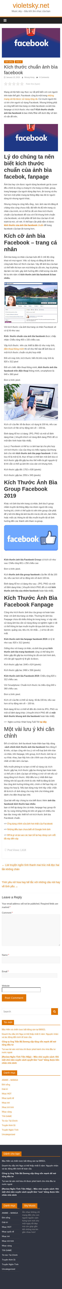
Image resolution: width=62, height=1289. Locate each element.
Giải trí (18, 62)
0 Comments (44, 77)
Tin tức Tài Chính (10, 1121)
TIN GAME (7, 1116)
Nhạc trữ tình (8, 1107)
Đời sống (9, 62)
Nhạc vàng (7, 1112)
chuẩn (40, 225)
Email (5, 971)
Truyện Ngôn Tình (10, 1130)
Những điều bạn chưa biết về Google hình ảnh (28, 829)
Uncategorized (8, 1134)
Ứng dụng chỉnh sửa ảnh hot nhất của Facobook (30, 823)
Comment (7, 912)
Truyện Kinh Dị (8, 1125)
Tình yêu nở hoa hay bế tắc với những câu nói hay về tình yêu (31, 884)
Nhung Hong (29, 77)
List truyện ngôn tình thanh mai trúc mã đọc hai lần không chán (30, 867)
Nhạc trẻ (6, 1102)
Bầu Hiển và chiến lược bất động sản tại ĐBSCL (24, 1029)
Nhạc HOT (7, 1093)
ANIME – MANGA (10, 1080)
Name (5, 955)
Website (6, 985)
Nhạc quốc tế (8, 1098)
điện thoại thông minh (14, 349)
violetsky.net (31, 5)
